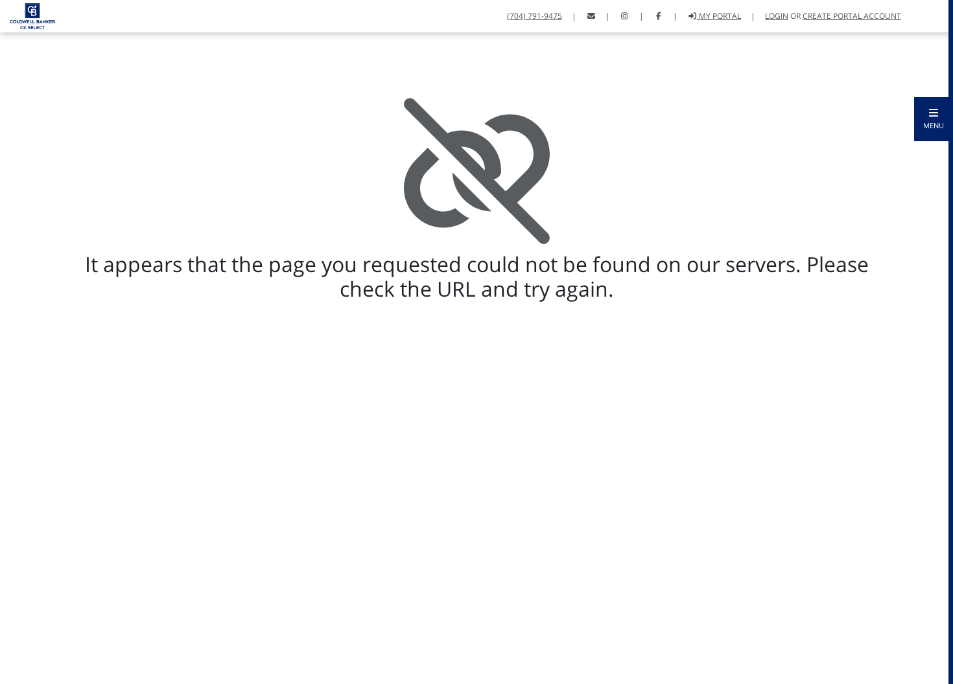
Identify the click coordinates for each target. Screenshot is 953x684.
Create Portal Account (852, 15)
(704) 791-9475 (534, 15)
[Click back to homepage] (27, 14)
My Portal (719, 15)
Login (776, 15)
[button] (933, 119)
